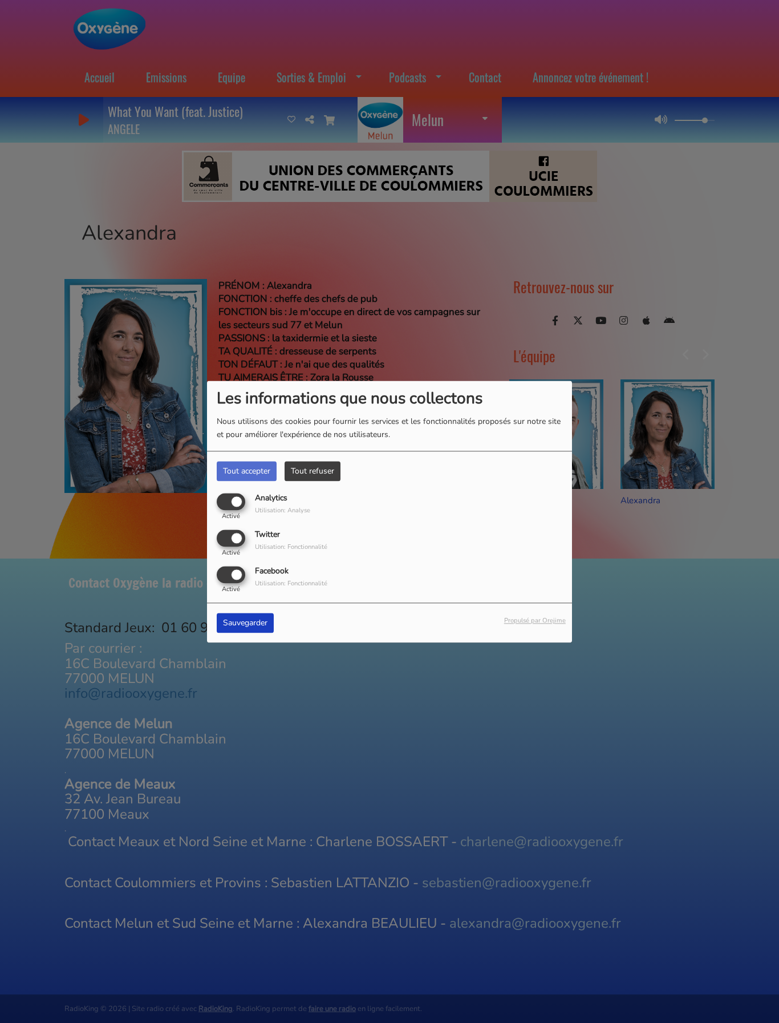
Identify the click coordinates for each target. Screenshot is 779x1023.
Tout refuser (312, 471)
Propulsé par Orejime (535, 620)
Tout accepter (246, 471)
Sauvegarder (245, 622)
